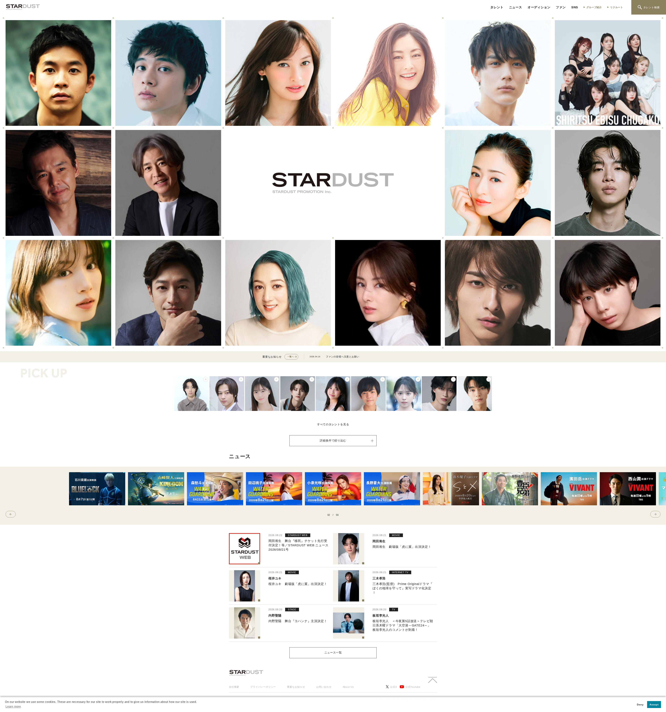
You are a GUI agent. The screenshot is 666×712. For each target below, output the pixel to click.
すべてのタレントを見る (333, 424)
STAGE (292, 609)
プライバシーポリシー (263, 687)
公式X (393, 686)
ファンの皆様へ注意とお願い (342, 356)
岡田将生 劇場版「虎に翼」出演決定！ (402, 547)
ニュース (515, 7)
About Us (348, 687)
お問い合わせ (324, 687)
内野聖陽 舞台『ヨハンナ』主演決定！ (297, 621)
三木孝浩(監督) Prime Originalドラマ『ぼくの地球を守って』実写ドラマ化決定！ (403, 588)
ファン (561, 7)
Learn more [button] (13, 706)
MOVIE (396, 535)
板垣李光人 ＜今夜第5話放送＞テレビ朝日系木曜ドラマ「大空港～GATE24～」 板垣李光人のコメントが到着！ (403, 625)
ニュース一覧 (333, 652)
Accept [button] (654, 704)
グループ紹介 (594, 7)
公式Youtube (412, 686)
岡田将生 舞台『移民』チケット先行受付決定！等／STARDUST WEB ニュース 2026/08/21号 (298, 545)
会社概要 (234, 687)
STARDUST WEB (298, 535)
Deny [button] (640, 704)
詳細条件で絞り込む (333, 440)
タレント (496, 7)
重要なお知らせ (296, 687)
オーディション (539, 7)
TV (393, 609)
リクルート (616, 7)
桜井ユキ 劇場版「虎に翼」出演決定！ (297, 584)
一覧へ (290, 356)
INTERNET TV (400, 572)
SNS (574, 7)
